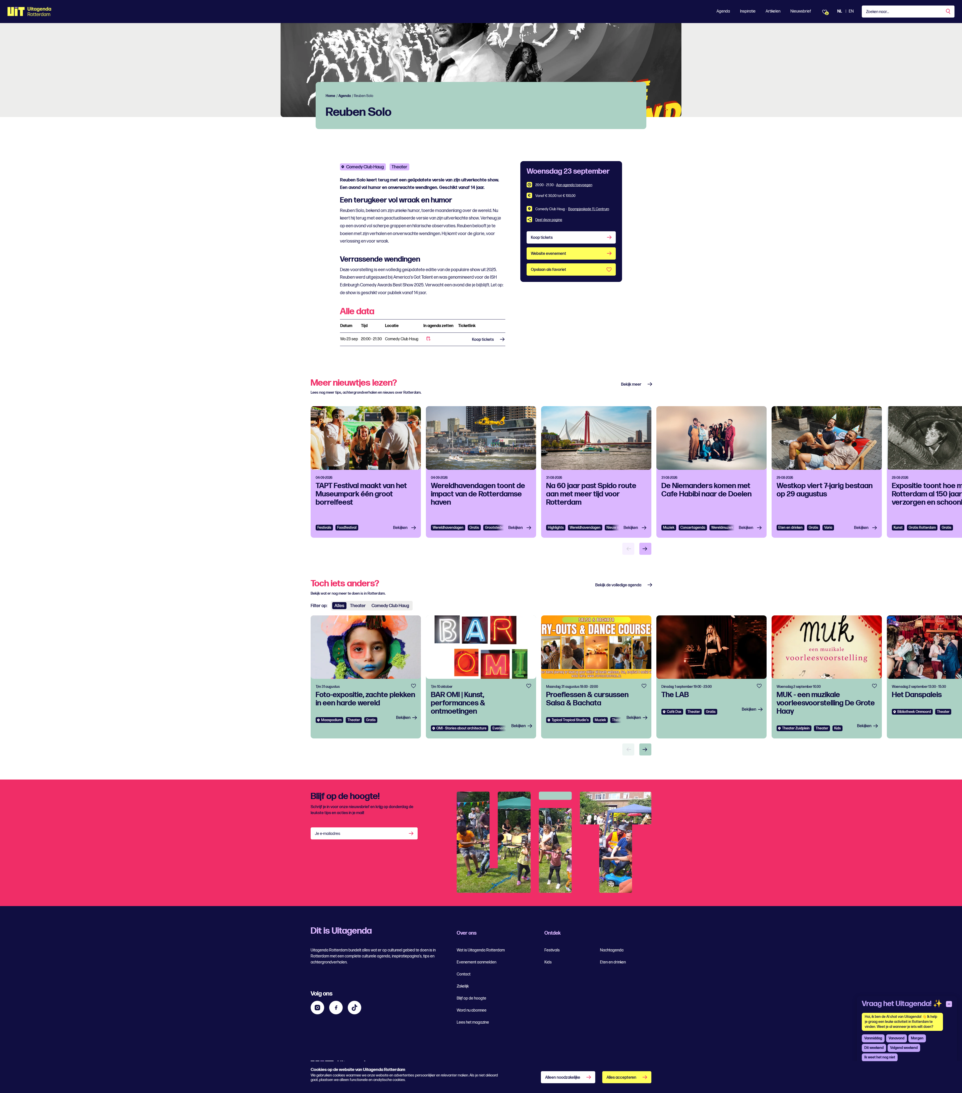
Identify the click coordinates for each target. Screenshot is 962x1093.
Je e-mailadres (327, 833)
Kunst (898, 527)
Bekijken (400, 527)
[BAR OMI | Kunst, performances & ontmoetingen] (481, 676)
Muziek (668, 527)
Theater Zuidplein (796, 728)
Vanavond (896, 1038)
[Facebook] (336, 1007)
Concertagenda (692, 527)
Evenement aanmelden (476, 962)
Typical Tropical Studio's (570, 720)
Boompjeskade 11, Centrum (588, 209)
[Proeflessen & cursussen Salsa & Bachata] (596, 676)
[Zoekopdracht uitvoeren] (948, 12)
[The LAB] (711, 676)
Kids (548, 962)
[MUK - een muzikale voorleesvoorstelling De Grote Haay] (827, 676)
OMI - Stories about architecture (461, 728)
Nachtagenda (612, 950)
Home (330, 96)
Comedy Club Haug (365, 167)
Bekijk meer (631, 384)
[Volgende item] (645, 549)
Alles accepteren (621, 1077)
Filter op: (319, 605)
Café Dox (674, 712)
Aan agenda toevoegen (574, 185)
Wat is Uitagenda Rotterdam (481, 950)
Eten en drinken (790, 527)
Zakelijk (463, 986)
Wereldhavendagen (448, 527)
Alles (339, 605)
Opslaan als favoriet (548, 269)
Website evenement (548, 253)
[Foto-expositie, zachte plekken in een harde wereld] (366, 676)
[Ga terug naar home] (29, 11)
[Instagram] (317, 1007)
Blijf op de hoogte (471, 998)
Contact (463, 974)
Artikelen (773, 11)
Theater (399, 167)
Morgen (917, 1038)
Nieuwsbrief (800, 11)
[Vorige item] (628, 549)
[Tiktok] (354, 1007)
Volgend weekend (904, 1048)
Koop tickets (483, 339)
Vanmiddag (873, 1038)
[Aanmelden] (412, 833)
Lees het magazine (473, 1022)
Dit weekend (874, 1048)
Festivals (324, 527)
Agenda (723, 11)
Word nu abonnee (472, 1010)
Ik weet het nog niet (879, 1057)
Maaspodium (331, 720)
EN (851, 11)
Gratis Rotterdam (922, 527)
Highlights (556, 527)
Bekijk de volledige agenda (618, 585)
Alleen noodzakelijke (562, 1077)
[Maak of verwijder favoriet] (413, 686)
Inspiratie (748, 11)
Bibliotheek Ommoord (914, 712)
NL (839, 11)
